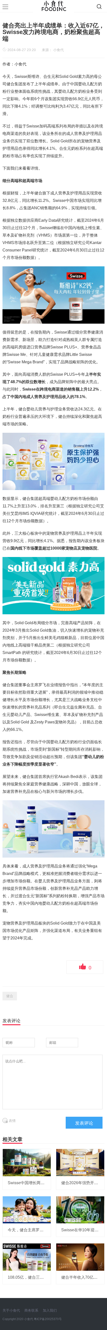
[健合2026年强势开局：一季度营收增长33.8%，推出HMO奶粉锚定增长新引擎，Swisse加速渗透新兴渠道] (80, 1162)
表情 (12, 1121)
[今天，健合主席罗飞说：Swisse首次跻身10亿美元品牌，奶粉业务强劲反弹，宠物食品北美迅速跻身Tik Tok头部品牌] (27, 1209)
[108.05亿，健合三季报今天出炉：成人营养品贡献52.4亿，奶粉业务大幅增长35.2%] (27, 1257)
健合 (9, 996)
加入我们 (50, 1310)
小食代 (58, 50)
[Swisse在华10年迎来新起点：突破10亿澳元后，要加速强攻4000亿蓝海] (80, 1209)
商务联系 (31, 1310)
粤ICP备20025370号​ (48, 1319)
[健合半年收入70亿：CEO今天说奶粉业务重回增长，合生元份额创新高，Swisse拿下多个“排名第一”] (80, 1257)
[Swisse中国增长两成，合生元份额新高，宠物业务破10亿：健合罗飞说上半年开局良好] (27, 1162)
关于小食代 (11, 1310)
